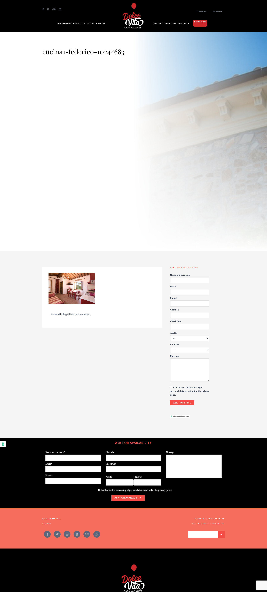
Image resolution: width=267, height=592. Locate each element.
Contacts (183, 23)
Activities (79, 23)
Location (170, 23)
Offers (90, 23)
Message (174, 356)
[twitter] (57, 534)
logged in (67, 314)
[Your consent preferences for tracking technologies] (3, 444)
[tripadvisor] (54, 9)
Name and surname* (180, 274)
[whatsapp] (60, 9)
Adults (173, 333)
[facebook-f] (43, 9)
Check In (174, 309)
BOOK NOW (200, 22)
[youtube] (77, 534)
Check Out (175, 321)
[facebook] (47, 534)
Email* (173, 286)
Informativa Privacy (181, 416)
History (158, 23)
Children (174, 344)
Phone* (173, 298)
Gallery (100, 23)
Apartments (64, 23)
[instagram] (48, 9)
